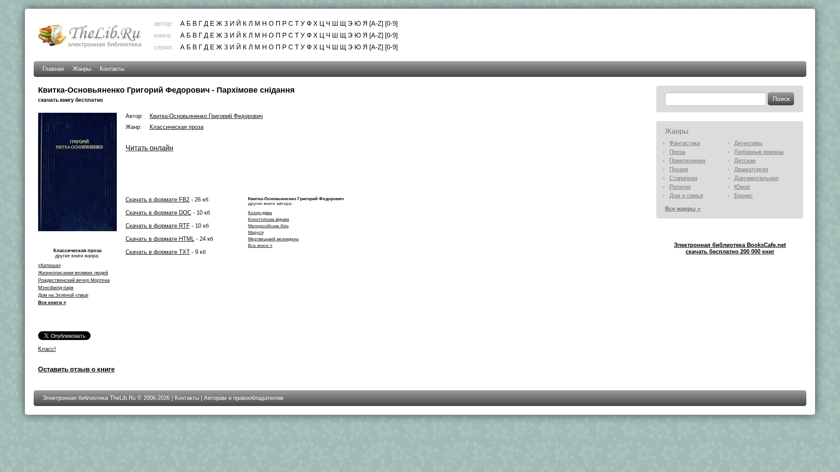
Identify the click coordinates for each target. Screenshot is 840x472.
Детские (745, 160)
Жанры (82, 69)
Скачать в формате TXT (158, 252)
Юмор (742, 187)
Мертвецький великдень (273, 238)
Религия (680, 187)
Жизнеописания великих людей (73, 272)
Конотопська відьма (268, 219)
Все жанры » (682, 208)
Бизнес (743, 195)
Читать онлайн (149, 148)
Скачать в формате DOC (158, 212)
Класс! (47, 349)
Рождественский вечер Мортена (74, 280)
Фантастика (684, 143)
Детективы (748, 143)
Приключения (687, 160)
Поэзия (678, 169)
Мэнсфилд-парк (56, 287)
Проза (677, 152)
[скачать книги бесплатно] (90, 46)
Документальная (756, 178)
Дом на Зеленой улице (63, 295)
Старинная (683, 178)
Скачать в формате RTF (158, 225)
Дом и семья (686, 195)
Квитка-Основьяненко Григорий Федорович (206, 116)
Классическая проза (176, 127)
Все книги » (52, 302)
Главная (53, 69)
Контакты (112, 69)
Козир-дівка (260, 212)
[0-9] (391, 23)
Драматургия (751, 169)
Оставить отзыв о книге (76, 369)
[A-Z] (376, 23)
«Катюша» (49, 265)
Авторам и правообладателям (244, 398)
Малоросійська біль (268, 225)
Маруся (255, 232)
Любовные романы (759, 152)
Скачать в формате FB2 (157, 199)
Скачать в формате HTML (160, 239)
